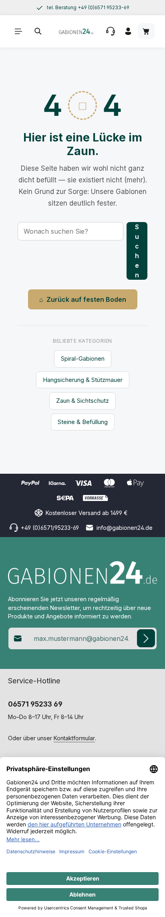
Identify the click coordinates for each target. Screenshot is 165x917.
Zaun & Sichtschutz (82, 400)
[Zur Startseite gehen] (76, 31)
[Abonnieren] (146, 638)
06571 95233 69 (35, 704)
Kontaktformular (74, 738)
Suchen (137, 251)
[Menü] (18, 31)
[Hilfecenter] (111, 31)
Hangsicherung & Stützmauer (83, 380)
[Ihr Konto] (128, 31)
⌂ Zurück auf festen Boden (82, 299)
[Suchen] (38, 31)
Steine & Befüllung (83, 422)
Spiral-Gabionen (83, 358)
